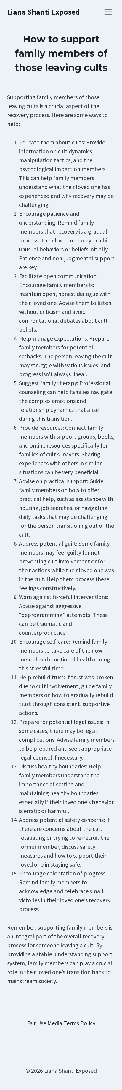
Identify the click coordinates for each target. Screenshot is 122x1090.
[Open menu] (108, 12)
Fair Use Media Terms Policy (61, 1023)
